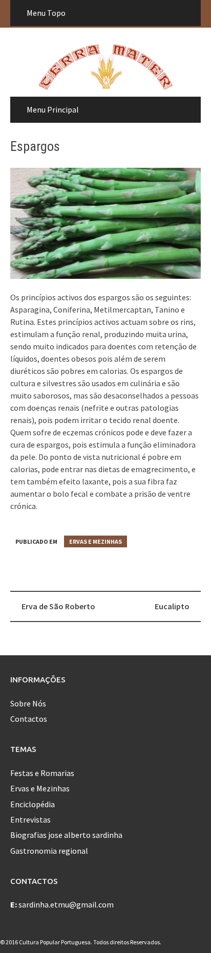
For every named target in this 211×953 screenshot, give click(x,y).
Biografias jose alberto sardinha (66, 835)
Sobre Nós (28, 703)
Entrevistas (30, 819)
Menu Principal (53, 109)
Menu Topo (46, 13)
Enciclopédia (32, 804)
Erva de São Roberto (58, 606)
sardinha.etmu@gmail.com (66, 904)
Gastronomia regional (49, 851)
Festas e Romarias (42, 773)
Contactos (28, 719)
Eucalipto (172, 606)
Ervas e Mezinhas (95, 541)
